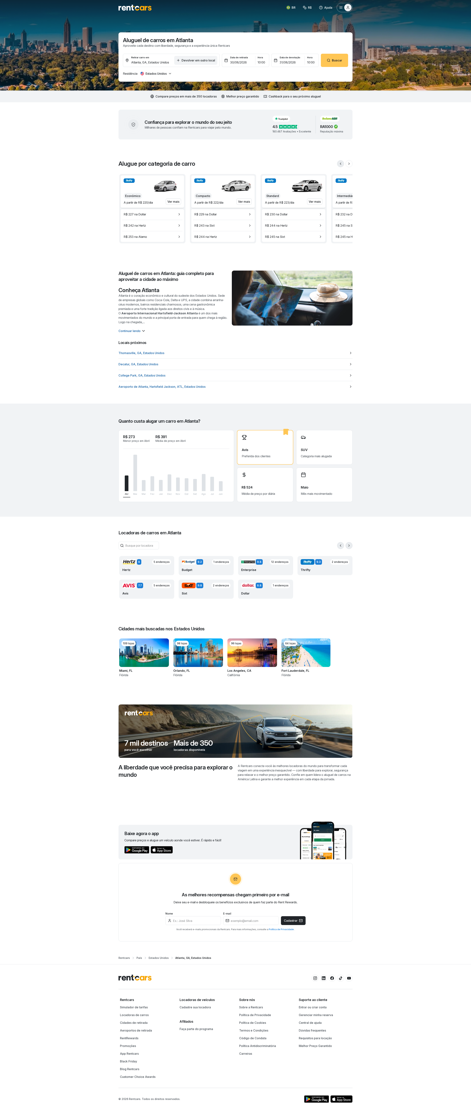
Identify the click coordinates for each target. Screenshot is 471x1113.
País (139, 957)
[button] (284, 119)
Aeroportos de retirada (136, 1030)
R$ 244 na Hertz (205, 237)
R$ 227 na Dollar (135, 214)
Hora (260, 57)
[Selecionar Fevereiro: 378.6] (152, 483)
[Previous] (340, 163)
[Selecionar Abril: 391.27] (126, 483)
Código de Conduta (252, 1038)
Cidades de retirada (134, 1023)
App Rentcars (129, 1053)
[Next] (349, 163)
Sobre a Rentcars (251, 1007)
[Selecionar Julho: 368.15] (212, 484)
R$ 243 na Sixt (204, 225)
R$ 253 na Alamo (135, 237)
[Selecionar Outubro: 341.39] (186, 484)
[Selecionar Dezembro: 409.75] (169, 482)
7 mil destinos (146, 743)
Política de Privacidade (281, 929)
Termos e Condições (253, 1030)
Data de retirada (239, 57)
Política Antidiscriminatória (257, 1046)
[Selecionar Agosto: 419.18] (204, 482)
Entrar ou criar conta (313, 1007)
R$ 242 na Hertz (135, 225)
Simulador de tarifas (134, 1007)
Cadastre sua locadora (195, 1007)
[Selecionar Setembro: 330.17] (195, 485)
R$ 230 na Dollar (276, 214)
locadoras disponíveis (189, 750)
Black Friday (128, 1061)
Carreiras (245, 1053)
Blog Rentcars (129, 1069)
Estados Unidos (159, 957)
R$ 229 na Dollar (205, 214)
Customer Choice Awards (137, 1077)
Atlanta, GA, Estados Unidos (193, 957)
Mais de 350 (193, 743)
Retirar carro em (140, 57)
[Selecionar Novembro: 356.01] (178, 484)
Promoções (128, 1046)
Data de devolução (290, 57)
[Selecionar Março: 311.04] (144, 485)
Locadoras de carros (134, 1015)
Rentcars (124, 957)
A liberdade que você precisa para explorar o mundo (175, 771)
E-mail (227, 913)
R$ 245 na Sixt (275, 237)
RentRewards (129, 1038)
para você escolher (138, 750)
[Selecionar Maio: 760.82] (135, 473)
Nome (169, 913)
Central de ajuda (310, 1023)
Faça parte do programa (196, 1029)
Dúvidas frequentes (312, 1030)
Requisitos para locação (315, 1038)
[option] (152, 214)
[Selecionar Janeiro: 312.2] (161, 485)
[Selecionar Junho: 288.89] (221, 486)
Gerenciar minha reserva (316, 1015)
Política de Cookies (252, 1023)
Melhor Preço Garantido (315, 1046)
